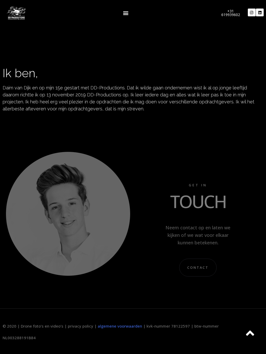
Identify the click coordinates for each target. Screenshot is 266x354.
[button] (126, 13)
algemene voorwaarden (120, 326)
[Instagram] (252, 12)
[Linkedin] (260, 12)
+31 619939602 (230, 13)
